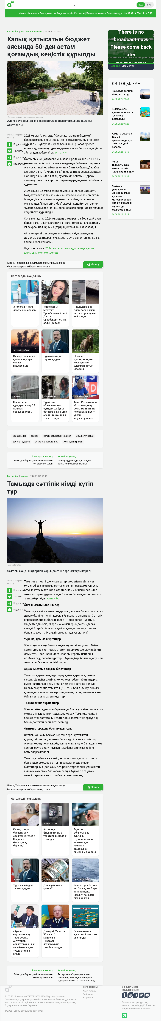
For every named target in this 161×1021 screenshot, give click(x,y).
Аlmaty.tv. (61, 152)
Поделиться (20, 144)
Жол (76, 13)
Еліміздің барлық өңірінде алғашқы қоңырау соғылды (33, 462)
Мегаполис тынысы (96, 13)
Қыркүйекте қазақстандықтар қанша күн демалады (123, 114)
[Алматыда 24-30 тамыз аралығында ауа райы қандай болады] (145, 136)
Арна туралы (89, 991)
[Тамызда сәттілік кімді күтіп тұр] (145, 94)
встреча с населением (46, 441)
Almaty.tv (52, 598)
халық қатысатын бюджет (57, 436)
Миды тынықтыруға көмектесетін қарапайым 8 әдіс (123, 166)
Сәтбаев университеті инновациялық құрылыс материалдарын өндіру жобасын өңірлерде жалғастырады (122, 198)
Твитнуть (18, 151)
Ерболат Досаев (21, 441)
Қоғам (82, 13)
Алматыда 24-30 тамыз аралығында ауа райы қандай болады (122, 140)
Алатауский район (73, 441)
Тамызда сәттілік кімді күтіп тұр (122, 92)
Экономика (33, 13)
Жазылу (94, 264)
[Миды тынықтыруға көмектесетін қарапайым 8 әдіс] (145, 164)
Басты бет (12, 31)
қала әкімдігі (19, 436)
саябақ (34, 436)
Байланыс (88, 994)
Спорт (110, 13)
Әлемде (118, 13)
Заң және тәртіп (65, 13)
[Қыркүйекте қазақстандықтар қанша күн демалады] (145, 112)
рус (149, 5)
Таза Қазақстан (48, 13)
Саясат (23, 13)
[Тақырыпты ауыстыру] (75, 4)
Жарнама (88, 997)
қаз (141, 5)
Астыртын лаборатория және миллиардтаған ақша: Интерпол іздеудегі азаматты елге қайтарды (77, 977)
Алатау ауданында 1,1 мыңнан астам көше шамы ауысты (74, 462)
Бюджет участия (85, 436)
